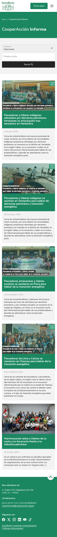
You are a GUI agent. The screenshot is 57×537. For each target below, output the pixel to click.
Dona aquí (39, 5)
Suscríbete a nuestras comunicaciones (19, 525)
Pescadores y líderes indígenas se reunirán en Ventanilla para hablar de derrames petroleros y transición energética (26, 202)
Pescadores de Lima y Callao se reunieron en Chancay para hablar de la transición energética (27, 361)
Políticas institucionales (12, 528)
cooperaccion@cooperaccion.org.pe (18, 505)
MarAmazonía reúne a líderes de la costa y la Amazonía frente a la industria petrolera (25, 441)
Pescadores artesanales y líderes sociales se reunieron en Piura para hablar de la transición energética (25, 284)
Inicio (4, 19)
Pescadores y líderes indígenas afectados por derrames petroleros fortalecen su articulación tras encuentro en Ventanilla (25, 119)
